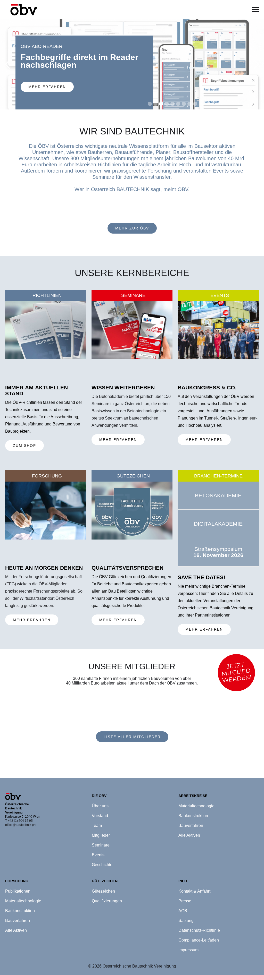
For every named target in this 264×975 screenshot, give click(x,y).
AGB (182, 911)
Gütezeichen (103, 891)
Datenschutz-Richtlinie (199, 930)
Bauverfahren (17, 920)
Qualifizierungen (107, 901)
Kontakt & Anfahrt (194, 891)
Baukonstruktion (20, 911)
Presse (184, 901)
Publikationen (17, 891)
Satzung (186, 920)
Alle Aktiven (16, 930)
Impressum (188, 950)
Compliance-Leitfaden (198, 940)
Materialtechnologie (23, 901)
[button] (255, 9)
